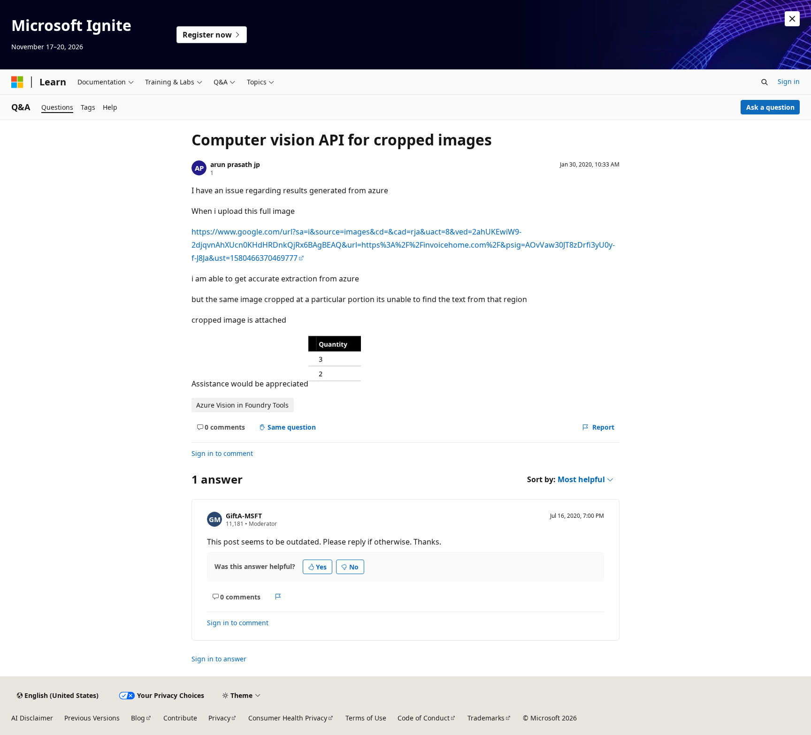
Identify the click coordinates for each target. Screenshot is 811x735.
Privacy (219, 717)
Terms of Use (365, 717)
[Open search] (764, 82)
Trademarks (486, 717)
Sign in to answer (218, 658)
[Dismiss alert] (792, 18)
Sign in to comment (222, 453)
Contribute (180, 717)
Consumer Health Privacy (287, 717)
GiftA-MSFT (244, 515)
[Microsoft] (17, 82)
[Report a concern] (278, 596)
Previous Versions (92, 717)
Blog (138, 717)
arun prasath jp (235, 164)
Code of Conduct (424, 717)
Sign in (789, 81)
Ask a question (770, 107)
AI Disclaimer (32, 717)
